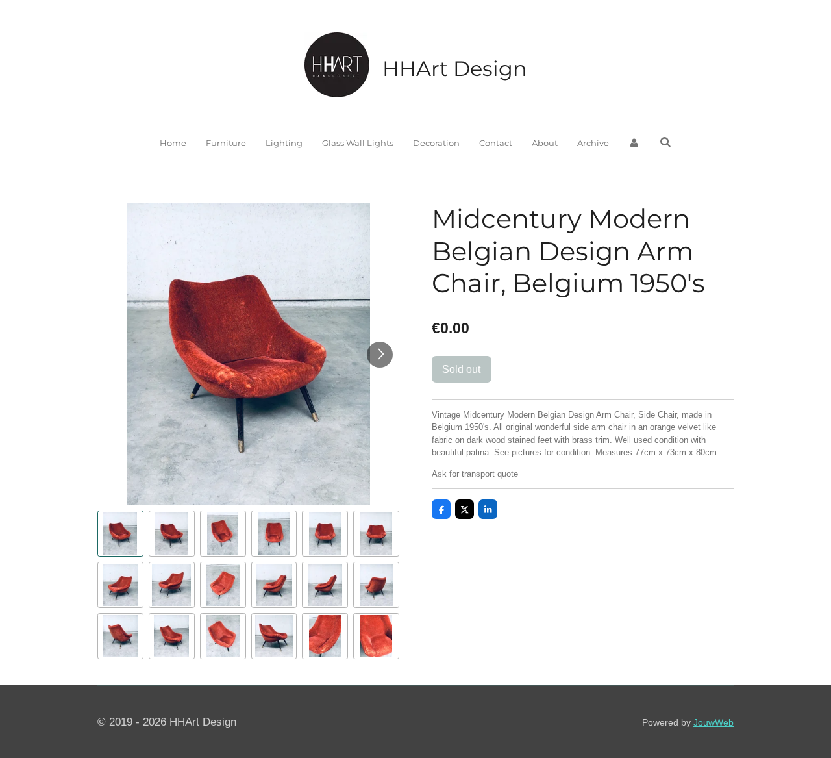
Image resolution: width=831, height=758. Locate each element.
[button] (120, 534)
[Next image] (380, 355)
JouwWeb (713, 722)
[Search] (665, 142)
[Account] (634, 143)
